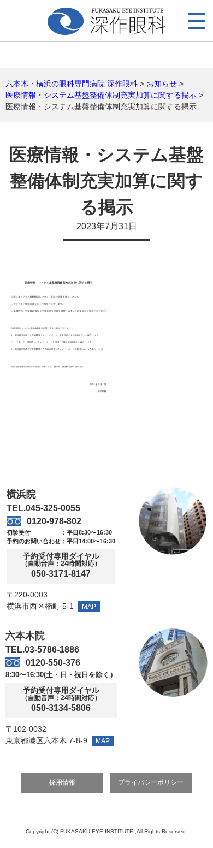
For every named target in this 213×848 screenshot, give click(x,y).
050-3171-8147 (61, 574)
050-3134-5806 (61, 708)
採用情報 (62, 782)
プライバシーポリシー (151, 782)
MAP (89, 606)
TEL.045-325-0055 (43, 508)
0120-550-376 (53, 662)
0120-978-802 (54, 521)
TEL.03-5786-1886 (42, 649)
